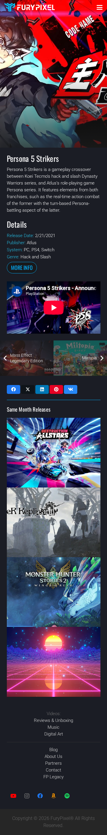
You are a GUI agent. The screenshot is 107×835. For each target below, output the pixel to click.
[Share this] (13, 389)
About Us (53, 756)
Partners (53, 763)
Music (53, 727)
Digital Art (53, 734)
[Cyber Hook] (53, 662)
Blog (53, 749)
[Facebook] (40, 796)
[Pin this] (56, 389)
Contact (53, 770)
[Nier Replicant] (53, 522)
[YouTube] (13, 796)
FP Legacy (53, 776)
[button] (99, 7)
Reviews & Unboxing (53, 720)
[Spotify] (67, 796)
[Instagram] (27, 796)
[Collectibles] (53, 796)
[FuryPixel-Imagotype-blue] (29, 7)
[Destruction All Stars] (53, 452)
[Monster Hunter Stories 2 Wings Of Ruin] (53, 592)
